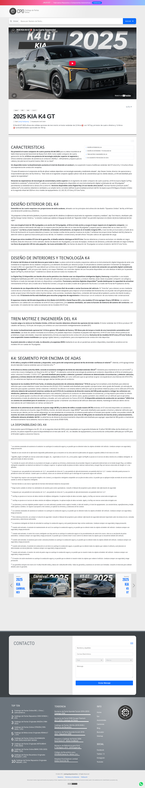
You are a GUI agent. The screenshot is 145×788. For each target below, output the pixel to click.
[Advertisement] (100, 11)
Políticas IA (84, 777)
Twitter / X (100, 754)
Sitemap (100, 736)
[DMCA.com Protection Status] (72, 784)
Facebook (100, 750)
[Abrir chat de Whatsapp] (141, 784)
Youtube (100, 762)
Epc (98, 716)
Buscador (100, 732)
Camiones (100, 724)
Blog (98, 728)
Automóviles (101, 720)
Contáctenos (97, 2)
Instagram (101, 758)
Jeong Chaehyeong (24, 121)
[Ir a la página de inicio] (24, 11)
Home (99, 712)
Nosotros (60, 777)
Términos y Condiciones (72, 777)
